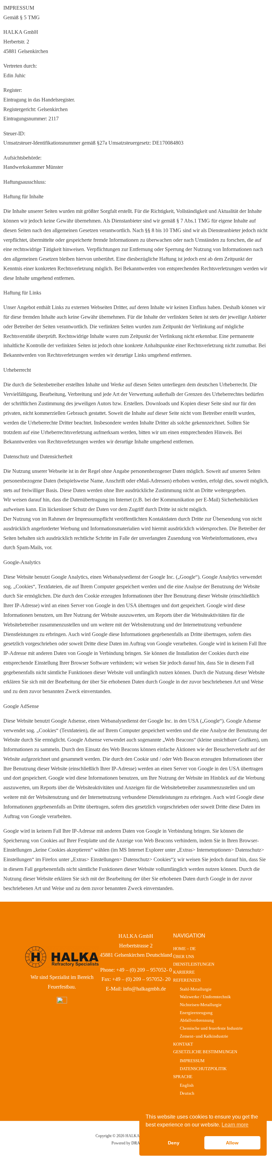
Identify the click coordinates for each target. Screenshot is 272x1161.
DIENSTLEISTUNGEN (193, 964)
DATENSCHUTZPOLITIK (203, 1068)
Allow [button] (232, 1142)
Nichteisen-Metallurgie (201, 1004)
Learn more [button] (235, 1125)
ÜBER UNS (183, 956)
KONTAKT (183, 1044)
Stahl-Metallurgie (196, 989)
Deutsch (187, 1093)
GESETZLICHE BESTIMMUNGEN (205, 1052)
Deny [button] (173, 1142)
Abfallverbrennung (197, 1020)
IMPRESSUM (192, 1061)
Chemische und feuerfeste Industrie (211, 1028)
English (187, 1085)
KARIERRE (184, 972)
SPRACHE (182, 1076)
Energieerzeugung (196, 1012)
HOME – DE (184, 948)
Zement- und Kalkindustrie (204, 1036)
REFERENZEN (187, 980)
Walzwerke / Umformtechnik (205, 997)
